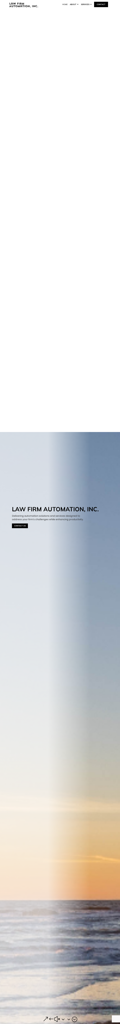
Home (65, 5)
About (73, 5)
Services (85, 5)
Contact (101, 4)
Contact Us (20, 526)
